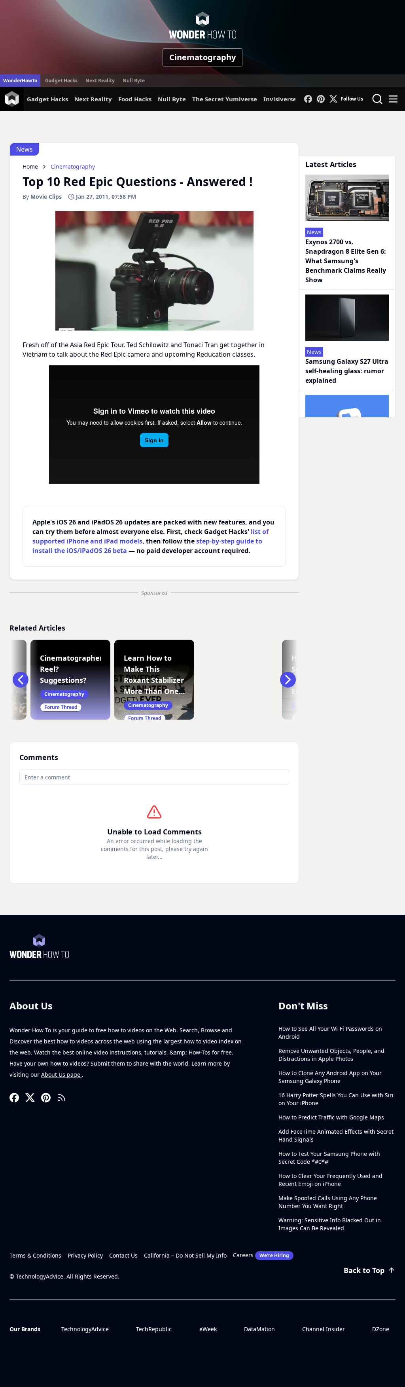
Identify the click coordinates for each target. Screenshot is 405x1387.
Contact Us (123, 1255)
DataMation (259, 1329)
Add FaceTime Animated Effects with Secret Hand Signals (336, 1135)
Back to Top (364, 1270)
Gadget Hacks (61, 80)
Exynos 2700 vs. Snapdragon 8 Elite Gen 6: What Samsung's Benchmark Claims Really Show (345, 261)
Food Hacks (134, 99)
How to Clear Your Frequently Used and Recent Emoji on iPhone (330, 1180)
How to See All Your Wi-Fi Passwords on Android (330, 1032)
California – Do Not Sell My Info (185, 1255)
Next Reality (100, 80)
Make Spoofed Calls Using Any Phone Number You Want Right (327, 1202)
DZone (380, 1329)
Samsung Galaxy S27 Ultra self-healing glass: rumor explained (346, 371)
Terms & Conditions (35, 1255)
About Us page (61, 1074)
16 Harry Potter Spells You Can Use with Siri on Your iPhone (336, 1099)
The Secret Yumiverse (224, 99)
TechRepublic (154, 1329)
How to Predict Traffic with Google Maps (331, 1117)
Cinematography (202, 57)
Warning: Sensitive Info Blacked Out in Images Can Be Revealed (329, 1224)
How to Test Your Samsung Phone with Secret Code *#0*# (329, 1157)
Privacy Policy (85, 1255)
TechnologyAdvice (85, 1329)
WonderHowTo (20, 80)
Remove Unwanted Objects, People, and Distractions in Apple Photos (331, 1054)
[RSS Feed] (61, 1097)
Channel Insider (323, 1329)
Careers (261, 1255)
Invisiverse (279, 99)
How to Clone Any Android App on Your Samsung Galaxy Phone (330, 1077)
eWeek (208, 1329)
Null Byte (134, 80)
